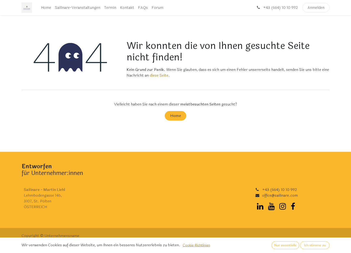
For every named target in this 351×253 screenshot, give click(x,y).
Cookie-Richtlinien (196, 245)
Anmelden (316, 8)
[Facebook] (293, 206)
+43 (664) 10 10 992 (280, 8)
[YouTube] (271, 206)
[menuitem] (46, 7)
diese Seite (159, 75)
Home (175, 116)
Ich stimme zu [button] (315, 245)
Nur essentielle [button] (285, 245)
